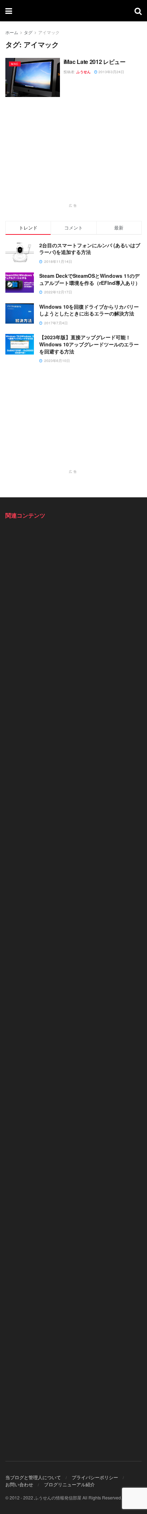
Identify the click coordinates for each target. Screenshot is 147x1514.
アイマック (49, 32)
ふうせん (83, 71)
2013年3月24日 (110, 71)
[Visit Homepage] (73, 11)
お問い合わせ (19, 1484)
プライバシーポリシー (95, 1477)
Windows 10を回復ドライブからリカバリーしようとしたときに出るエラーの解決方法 (89, 310)
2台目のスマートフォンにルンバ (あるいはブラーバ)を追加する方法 (89, 249)
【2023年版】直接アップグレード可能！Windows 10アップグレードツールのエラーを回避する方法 (89, 344)
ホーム (11, 32)
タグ (28, 32)
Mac (15, 64)
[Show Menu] (8, 10)
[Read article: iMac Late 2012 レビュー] (32, 77)
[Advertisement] (73, 153)
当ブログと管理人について (33, 1477)
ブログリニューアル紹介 (69, 1484)
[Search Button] (138, 10)
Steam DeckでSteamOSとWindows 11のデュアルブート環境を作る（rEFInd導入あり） (89, 279)
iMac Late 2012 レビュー (95, 62)
